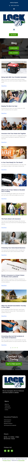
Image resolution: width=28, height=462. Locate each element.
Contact (6, 409)
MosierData (21, 460)
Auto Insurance (7, 421)
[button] (14, 9)
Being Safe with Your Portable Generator (14, 77)
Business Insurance (8, 423)
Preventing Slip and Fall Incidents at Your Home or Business (12, 336)
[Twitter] (8, 451)
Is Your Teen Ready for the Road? (12, 162)
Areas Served (8, 407)
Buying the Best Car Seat (9, 106)
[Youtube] (12, 451)
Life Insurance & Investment (10, 425)
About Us (7, 404)
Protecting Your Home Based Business (13, 248)
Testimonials (7, 406)
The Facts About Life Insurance (11, 219)
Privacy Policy (7, 460)
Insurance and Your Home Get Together (13, 133)
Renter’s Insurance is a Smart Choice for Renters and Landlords (12, 276)
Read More (4, 85)
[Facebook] (5, 451)
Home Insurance (7, 419)
